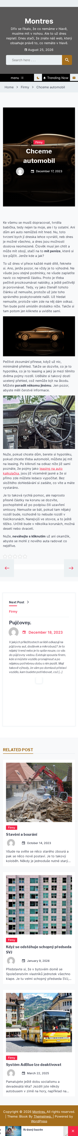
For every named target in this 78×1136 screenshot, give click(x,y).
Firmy (39, 142)
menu (15, 78)
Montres (39, 21)
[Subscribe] (74, 78)
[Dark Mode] (38, 78)
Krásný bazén (11, 1129)
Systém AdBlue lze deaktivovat (33, 1065)
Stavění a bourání (21, 834)
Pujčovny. (20, 623)
